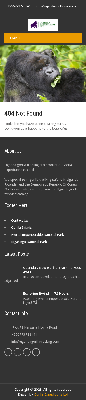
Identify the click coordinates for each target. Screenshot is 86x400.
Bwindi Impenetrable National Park (37, 234)
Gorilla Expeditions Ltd (51, 394)
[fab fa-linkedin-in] (45, 12)
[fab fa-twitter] (35, 12)
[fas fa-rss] (51, 12)
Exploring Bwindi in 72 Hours (46, 293)
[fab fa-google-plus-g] (40, 12)
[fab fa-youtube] (56, 12)
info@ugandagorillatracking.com (35, 341)
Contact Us (19, 220)
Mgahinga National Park (29, 241)
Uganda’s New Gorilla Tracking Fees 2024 (52, 269)
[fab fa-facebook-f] (30, 12)
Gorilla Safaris (21, 227)
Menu (15, 38)
